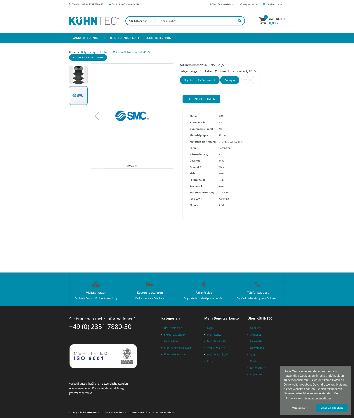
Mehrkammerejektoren (178, 347)
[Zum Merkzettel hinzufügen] (245, 80)
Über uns (256, 328)
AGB (252, 354)
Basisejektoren (173, 328)
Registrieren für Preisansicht (199, 80)
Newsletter (257, 341)
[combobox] (185, 21)
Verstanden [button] (299, 407)
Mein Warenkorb (217, 354)
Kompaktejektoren (175, 354)
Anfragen (230, 80)
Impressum (257, 374)
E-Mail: (125, 4)
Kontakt (255, 361)
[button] (97, 116)
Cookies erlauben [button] (332, 407)
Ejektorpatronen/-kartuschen (175, 338)
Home (72, 52)
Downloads (257, 348)
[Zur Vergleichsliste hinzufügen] (255, 80)
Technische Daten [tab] (201, 99)
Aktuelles (255, 334)
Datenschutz (258, 368)
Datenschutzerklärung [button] (318, 398)
